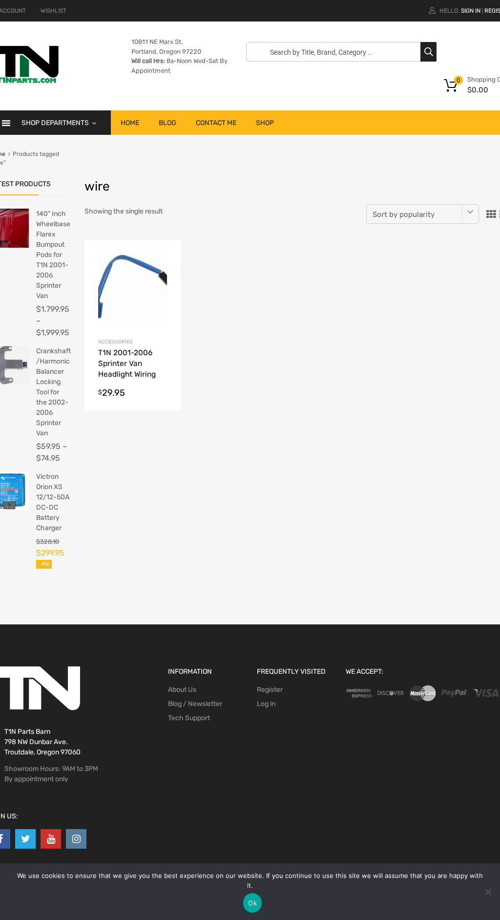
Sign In (470, 10)
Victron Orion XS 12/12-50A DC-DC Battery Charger (52, 502)
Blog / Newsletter (195, 704)
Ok (252, 903)
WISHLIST (53, 10)
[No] (488, 892)
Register (270, 689)
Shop (265, 123)
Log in (266, 704)
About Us (182, 689)
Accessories (115, 342)
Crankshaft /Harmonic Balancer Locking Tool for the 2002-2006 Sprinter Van (53, 392)
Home (130, 123)
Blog (167, 123)
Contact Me (216, 123)
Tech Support (189, 718)
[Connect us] (25, 839)
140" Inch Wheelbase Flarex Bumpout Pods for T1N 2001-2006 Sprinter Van (53, 255)
